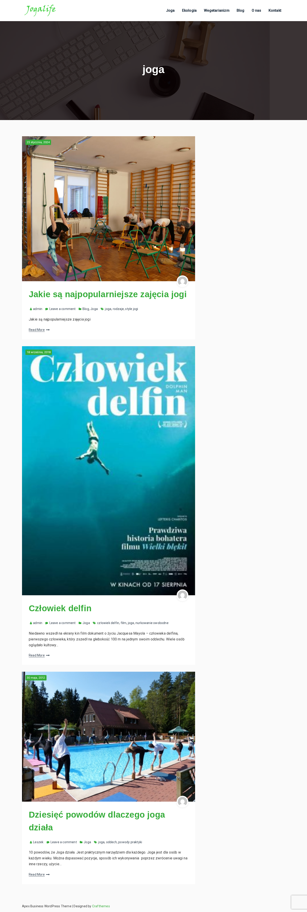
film (124, 623)
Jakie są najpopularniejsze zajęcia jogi (108, 294)
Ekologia (189, 10)
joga (108, 309)
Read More (37, 330)
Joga (170, 10)
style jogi (131, 309)
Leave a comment (62, 309)
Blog (241, 10)
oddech (111, 842)
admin (37, 309)
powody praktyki (130, 842)
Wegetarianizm (216, 10)
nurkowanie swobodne (152, 623)
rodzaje (118, 309)
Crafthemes (101, 906)
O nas (256, 10)
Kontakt (275, 10)
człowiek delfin (108, 623)
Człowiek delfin (60, 608)
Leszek (38, 842)
